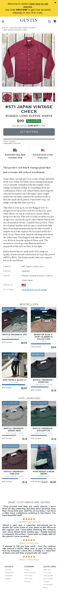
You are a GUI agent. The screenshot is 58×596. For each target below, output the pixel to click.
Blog (45, 587)
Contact (8, 569)
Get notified (29, 131)
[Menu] (3, 21)
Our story (28, 575)
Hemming (47, 578)
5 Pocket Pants (43, 476)
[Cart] (54, 21)
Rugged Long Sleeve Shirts (22, 28)
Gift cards (28, 578)
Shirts (5, 28)
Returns (46, 569)
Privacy (27, 581)
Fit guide (47, 572)
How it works (29, 572)
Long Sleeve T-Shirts (14, 337)
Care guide (48, 575)
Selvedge (14, 382)
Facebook (9, 575)
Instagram (9, 572)
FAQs (26, 569)
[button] (28, 60)
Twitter (8, 578)
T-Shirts (43, 341)
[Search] (49, 21)
